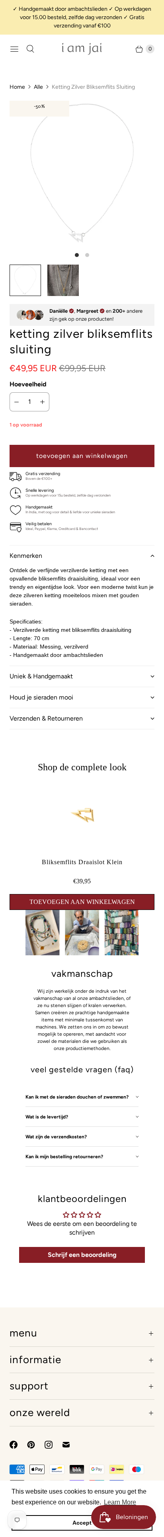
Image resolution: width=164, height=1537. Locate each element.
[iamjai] (82, 49)
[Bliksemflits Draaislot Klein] (82, 850)
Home (17, 87)
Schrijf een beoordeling (82, 1254)
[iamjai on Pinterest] (36, 1444)
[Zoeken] (30, 48)
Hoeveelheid (28, 384)
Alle (38, 87)
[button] (82, 555)
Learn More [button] (120, 1502)
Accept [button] (82, 1522)
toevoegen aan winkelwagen (82, 901)
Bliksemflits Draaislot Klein (82, 862)
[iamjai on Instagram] (53, 1444)
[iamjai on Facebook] (18, 1444)
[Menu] (14, 48)
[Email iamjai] (71, 1444)
